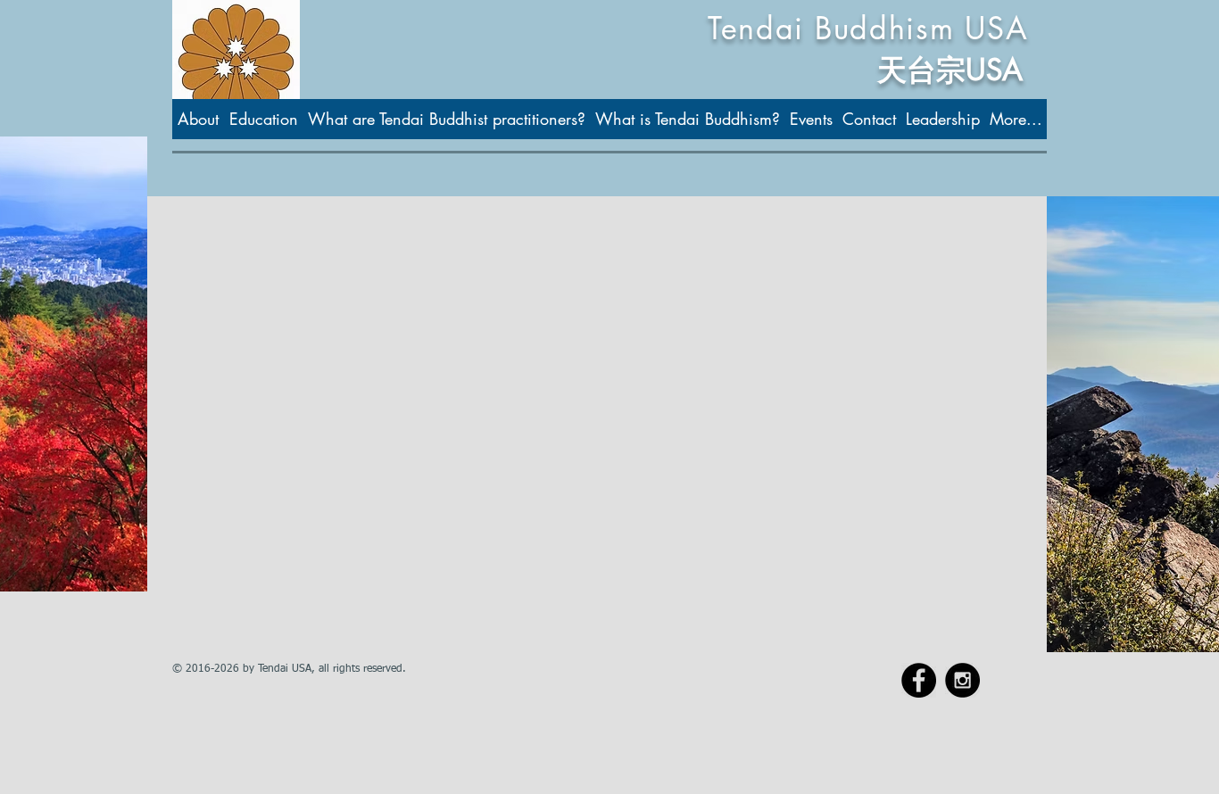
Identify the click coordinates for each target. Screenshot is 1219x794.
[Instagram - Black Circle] (962, 680)
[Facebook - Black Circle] (918, 680)
